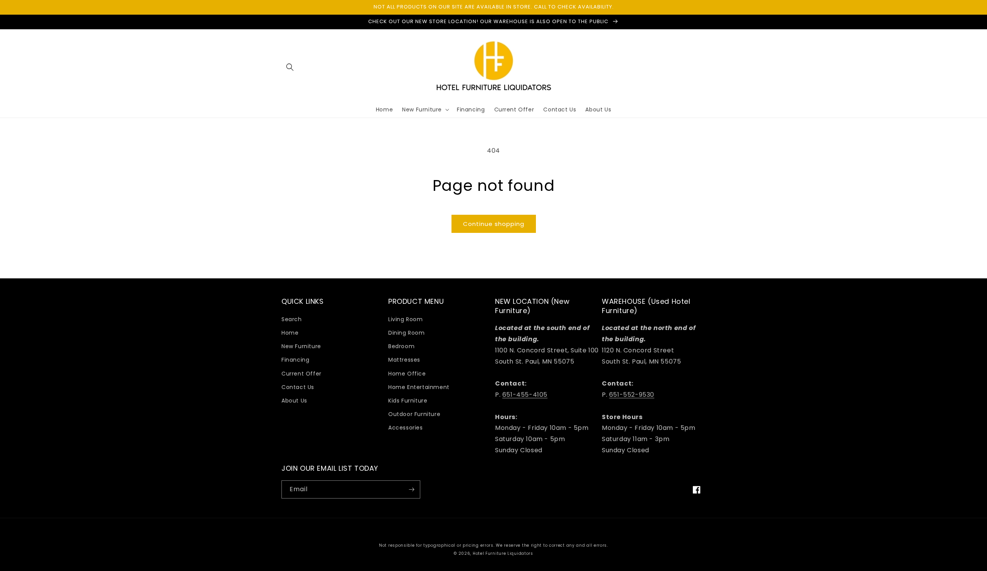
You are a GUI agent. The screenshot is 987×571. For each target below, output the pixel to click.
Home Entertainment (419, 387)
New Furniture (301, 346)
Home (289, 333)
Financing (295, 360)
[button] (289, 67)
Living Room (405, 319)
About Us (294, 400)
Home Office (407, 373)
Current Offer (301, 373)
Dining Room (406, 333)
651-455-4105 (524, 394)
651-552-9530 (631, 394)
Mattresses (404, 360)
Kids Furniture (407, 400)
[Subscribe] (411, 489)
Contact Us (297, 387)
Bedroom (401, 346)
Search (291, 319)
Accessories (405, 427)
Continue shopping (493, 224)
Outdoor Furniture (414, 414)
